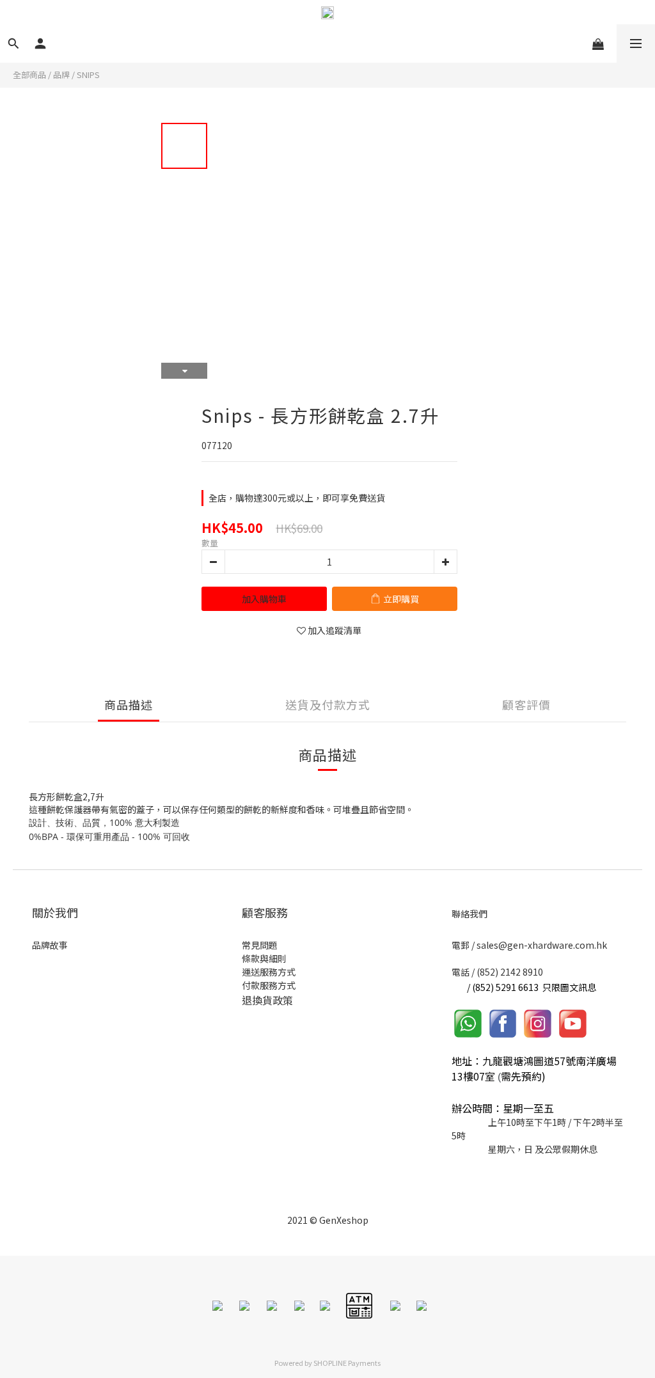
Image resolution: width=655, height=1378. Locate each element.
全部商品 (29, 74)
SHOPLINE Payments (347, 1363)
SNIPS (88, 74)
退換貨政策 (267, 1000)
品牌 (61, 74)
